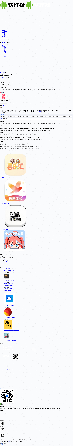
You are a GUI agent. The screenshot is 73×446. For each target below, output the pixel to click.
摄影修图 (5, 50)
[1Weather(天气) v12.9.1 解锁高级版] (9, 303)
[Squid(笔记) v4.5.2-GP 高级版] (8, 283)
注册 (11, 257)
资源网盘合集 (6, 35)
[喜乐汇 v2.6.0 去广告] (15, 176)
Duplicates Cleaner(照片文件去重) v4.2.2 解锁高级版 (11, 330)
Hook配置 (5, 31)
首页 (2, 45)
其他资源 (3, 32)
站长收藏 (3, 36)
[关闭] (1, 388)
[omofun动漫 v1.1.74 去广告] (14, 251)
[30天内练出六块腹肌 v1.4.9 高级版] (9, 268)
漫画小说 (5, 49)
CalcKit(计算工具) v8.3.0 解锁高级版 (9, 280)
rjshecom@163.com (50, 111)
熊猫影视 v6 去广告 (5, 229)
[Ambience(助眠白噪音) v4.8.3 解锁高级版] (7, 338)
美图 (4, 34)
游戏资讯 (5, 29)
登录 (2, 257)
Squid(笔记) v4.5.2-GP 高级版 (8, 285)
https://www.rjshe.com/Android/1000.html (11, 112)
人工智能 (5, 53)
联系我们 (39, 111)
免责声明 (3, 412)
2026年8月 (5, 259)
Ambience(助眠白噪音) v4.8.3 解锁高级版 (10, 340)
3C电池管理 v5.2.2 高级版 (7, 290)
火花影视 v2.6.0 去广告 (5, 203)
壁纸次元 (5, 33)
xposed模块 (5, 55)
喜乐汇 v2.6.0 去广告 (5, 177)
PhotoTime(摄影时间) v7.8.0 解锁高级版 (9, 317)
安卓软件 (3, 46)
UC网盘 (3, 96)
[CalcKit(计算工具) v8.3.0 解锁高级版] (7, 278)
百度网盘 (3, 98)
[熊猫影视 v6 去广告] (15, 227)
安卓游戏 (5, 28)
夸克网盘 (3, 94)
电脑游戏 (5, 27)
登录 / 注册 (3, 42)
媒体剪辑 (6, 372)
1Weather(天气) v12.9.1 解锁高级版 (9, 305)
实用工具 (5, 47)
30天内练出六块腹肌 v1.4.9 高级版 (9, 270)
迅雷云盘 (3, 97)
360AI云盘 (3, 95)
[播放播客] (1, 118)
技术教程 (3, 30)
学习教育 (5, 52)
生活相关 (5, 51)
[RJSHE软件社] (25, 8)
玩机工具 (6, 369)
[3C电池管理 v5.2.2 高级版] (8, 288)
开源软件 (5, 56)
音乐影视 (5, 48)
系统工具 (5, 54)
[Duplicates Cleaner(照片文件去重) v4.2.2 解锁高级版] (8, 328)
